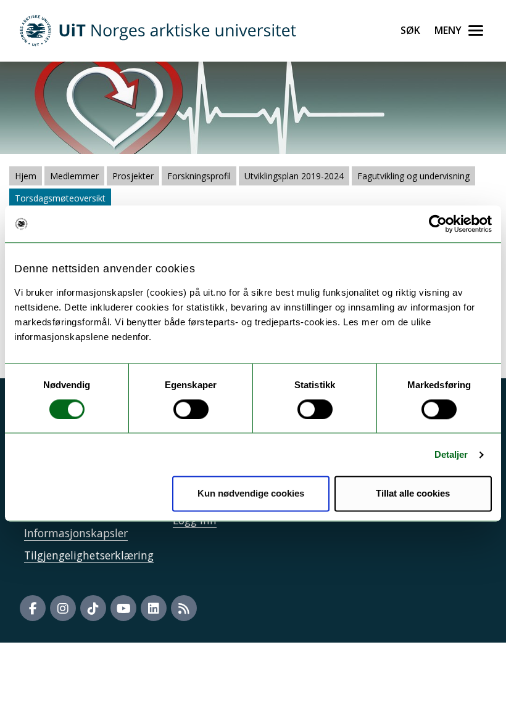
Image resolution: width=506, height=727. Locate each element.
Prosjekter (133, 176)
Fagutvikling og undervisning (413, 176)
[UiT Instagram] (63, 608)
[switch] (191, 409)
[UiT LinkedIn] (154, 608)
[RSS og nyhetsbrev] (184, 608)
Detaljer (451, 454)
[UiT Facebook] (33, 608)
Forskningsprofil (199, 176)
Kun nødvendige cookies (250, 494)
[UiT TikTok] (93, 608)
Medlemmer (74, 176)
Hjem (25, 176)
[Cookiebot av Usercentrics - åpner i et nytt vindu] (438, 223)
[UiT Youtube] (123, 608)
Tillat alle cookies (413, 494)
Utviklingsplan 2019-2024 (294, 176)
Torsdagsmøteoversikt (60, 198)
